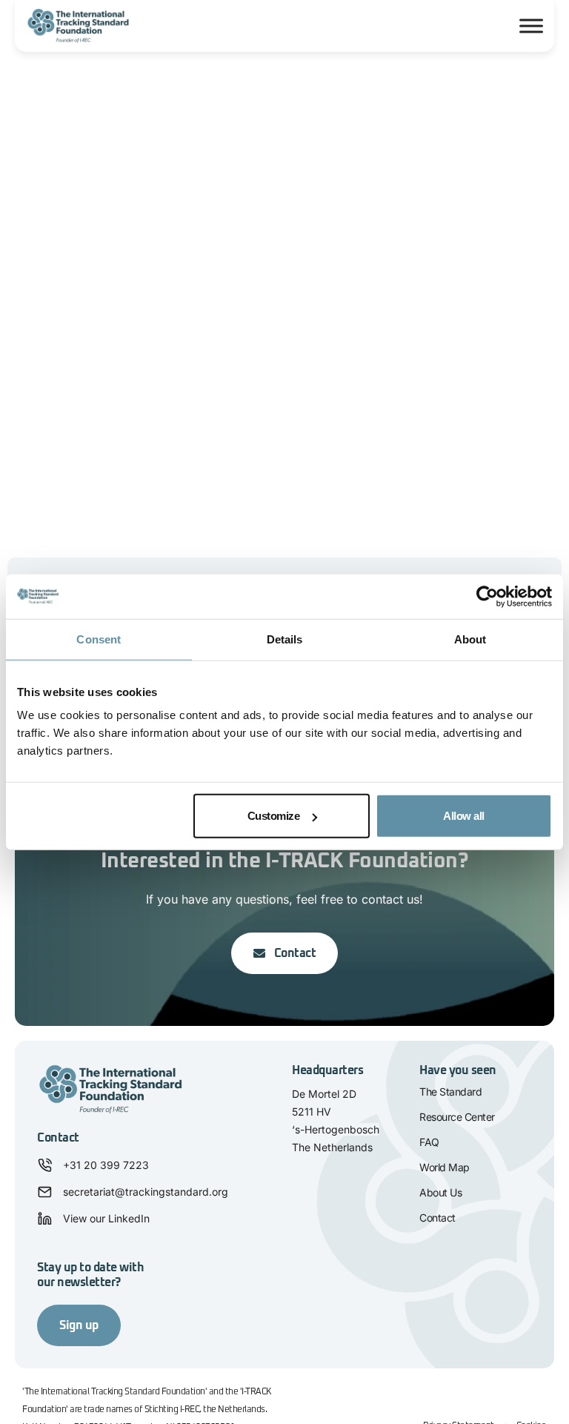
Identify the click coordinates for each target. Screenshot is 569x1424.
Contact (437, 1217)
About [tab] (470, 638)
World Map (444, 1167)
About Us (440, 1192)
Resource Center (457, 1116)
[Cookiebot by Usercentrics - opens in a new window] (487, 596)
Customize (273, 815)
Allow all (464, 815)
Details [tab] (285, 638)
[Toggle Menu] (531, 26)
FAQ (429, 1142)
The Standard (450, 1091)
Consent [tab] (98, 638)
